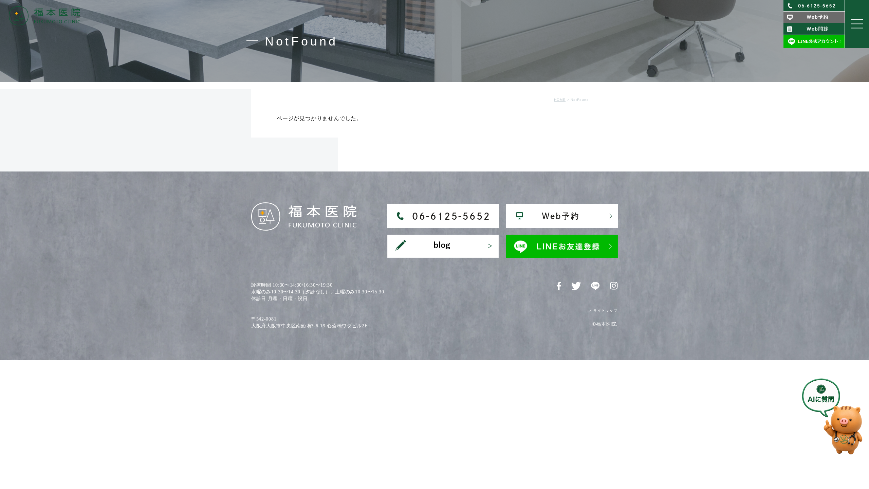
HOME (560, 100)
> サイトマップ (603, 310)
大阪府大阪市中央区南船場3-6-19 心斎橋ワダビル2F (309, 325)
